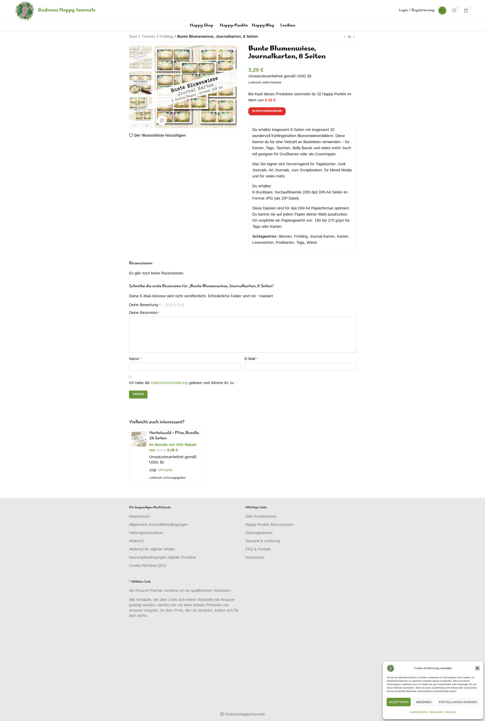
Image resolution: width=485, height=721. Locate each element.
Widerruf (136, 541)
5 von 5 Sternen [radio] (183, 305)
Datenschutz (436, 712)
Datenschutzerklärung (169, 383)
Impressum (450, 712)
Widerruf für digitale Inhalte (152, 549)
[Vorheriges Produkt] (344, 37)
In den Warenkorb (267, 111)
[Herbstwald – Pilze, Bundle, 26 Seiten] (138, 439)
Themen (148, 36)
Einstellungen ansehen (458, 702)
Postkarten (285, 242)
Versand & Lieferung (262, 541)
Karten (342, 236)
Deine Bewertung (144, 305)
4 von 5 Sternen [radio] (179, 305)
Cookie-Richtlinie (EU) (147, 565)
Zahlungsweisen (259, 533)
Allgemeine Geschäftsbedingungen (158, 524)
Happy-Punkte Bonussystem (269, 524)
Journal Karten (322, 236)
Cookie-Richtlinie (419, 712)
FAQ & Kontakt (258, 549)
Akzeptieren (399, 702)
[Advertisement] (184, 663)
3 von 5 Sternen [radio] (175, 305)
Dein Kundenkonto (261, 516)
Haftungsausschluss (146, 533)
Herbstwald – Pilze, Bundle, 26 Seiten (174, 436)
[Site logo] (24, 10)
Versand (165, 470)
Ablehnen (423, 702)
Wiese (312, 242)
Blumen (285, 236)
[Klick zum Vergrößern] (162, 120)
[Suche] (442, 10)
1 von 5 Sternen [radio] (167, 305)
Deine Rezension (144, 312)
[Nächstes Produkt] (354, 37)
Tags (300, 242)
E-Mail (251, 359)
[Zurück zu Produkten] (349, 37)
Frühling (166, 36)
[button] (477, 668)
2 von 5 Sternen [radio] (171, 305)
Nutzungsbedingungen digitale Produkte (162, 557)
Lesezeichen (262, 242)
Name (135, 359)
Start (133, 36)
